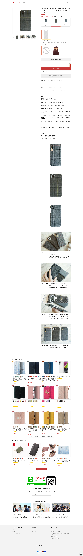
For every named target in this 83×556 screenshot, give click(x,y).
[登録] (50, 494)
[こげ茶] (46, 427)
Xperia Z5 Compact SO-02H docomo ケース (27, 5)
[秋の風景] (20, 377)
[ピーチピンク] (38, 427)
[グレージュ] (30, 401)
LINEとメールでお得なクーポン (37, 529)
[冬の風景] (15, 377)
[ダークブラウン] (51, 377)
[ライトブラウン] (19, 458)
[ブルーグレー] (50, 458)
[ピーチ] (35, 377)
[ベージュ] (33, 377)
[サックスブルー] (37, 427)
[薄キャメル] (43, 427)
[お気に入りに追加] (25, 361)
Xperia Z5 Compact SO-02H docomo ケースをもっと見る (41, 436)
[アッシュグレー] (63, 401)
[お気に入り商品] (67, 2)
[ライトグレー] (32, 427)
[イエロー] (20, 401)
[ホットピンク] (37, 377)
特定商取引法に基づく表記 (16, 529)
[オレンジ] (32, 377)
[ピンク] (46, 377)
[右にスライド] (38, 37)
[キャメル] (48, 377)
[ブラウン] (24, 401)
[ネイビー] (28, 377)
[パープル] (48, 401)
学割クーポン (34, 531)
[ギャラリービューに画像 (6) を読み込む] (33, 37)
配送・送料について (54, 536)
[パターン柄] (22, 377)
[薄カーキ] (50, 427)
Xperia (17, 5)
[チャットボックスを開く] (81, 554)
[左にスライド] (13, 37)
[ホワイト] (40, 377)
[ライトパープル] (17, 401)
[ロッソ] (45, 377)
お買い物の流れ (54, 529)
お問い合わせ (53, 541)
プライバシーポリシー (16, 533)
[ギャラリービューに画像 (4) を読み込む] (22, 37)
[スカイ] (43, 377)
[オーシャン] (55, 377)
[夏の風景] (19, 377)
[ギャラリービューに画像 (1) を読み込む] (17, 37)
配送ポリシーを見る (58, 16)
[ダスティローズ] (58, 401)
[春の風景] (17, 377)
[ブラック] (53, 377)
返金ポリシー (53, 540)
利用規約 (13, 531)
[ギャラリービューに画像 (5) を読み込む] (28, 37)
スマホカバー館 (43, 553)
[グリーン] (50, 377)
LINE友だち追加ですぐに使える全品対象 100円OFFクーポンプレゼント (55, 76)
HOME (13, 5)
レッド (46, 24)
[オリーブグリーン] (35, 427)
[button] (24, 2)
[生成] (48, 427)
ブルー (65, 24)
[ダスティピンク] (43, 458)
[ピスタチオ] (46, 458)
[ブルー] (38, 377)
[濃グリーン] (45, 427)
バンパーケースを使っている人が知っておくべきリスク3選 (60, 534)
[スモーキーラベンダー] (59, 401)
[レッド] (30, 377)
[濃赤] (51, 427)
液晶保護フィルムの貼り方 (55, 531)
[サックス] (55, 427)
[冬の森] (14, 377)
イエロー (55, 24)
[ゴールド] (17, 427)
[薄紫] (53, 427)
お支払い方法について (55, 538)
